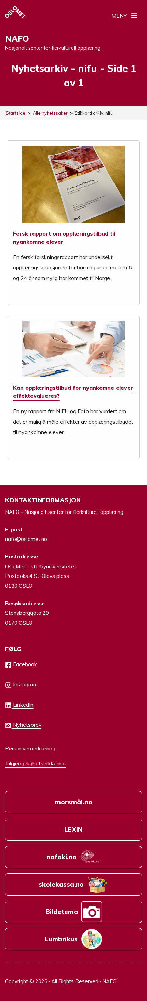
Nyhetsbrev (26, 724)
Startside (15, 113)
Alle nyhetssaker (50, 113)
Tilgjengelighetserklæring (35, 763)
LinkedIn (23, 704)
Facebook (24, 664)
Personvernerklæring (30, 748)
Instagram (25, 684)
